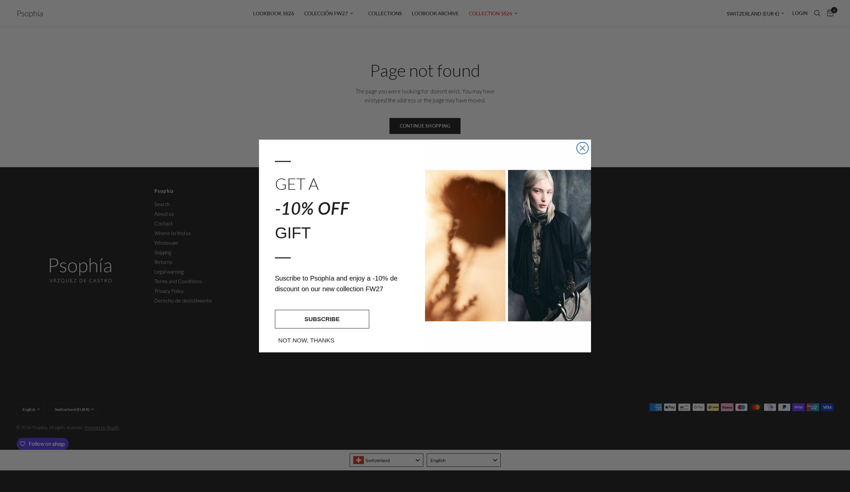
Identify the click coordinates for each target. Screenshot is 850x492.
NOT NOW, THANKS (306, 340)
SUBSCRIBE (322, 319)
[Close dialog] (582, 148)
